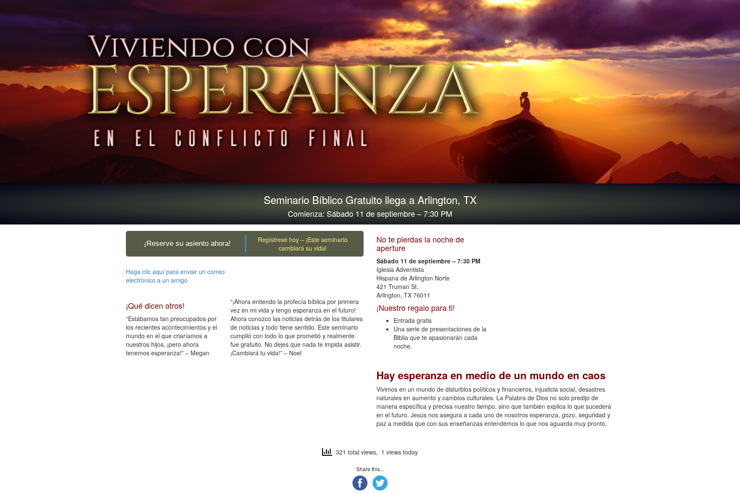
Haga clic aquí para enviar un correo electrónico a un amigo (175, 275)
